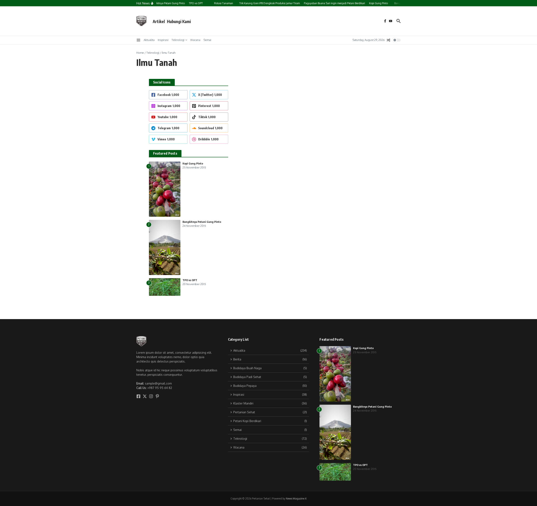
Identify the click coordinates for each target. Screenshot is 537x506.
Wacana (195, 40)
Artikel (159, 21)
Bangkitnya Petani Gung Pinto (201, 221)
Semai (207, 40)
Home (140, 52)
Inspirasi (163, 40)
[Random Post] (388, 40)
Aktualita (149, 40)
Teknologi (178, 40)
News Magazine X (296, 498)
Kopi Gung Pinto (192, 163)
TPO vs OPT (189, 280)
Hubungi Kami (179, 21)
